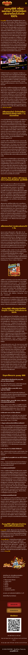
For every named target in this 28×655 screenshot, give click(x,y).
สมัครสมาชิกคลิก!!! (6, 107)
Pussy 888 (7, 551)
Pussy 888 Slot (5, 539)
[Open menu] (25, 3)
